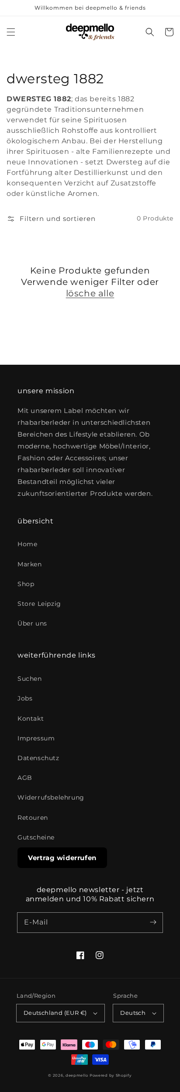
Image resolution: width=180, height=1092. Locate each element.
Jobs (24, 698)
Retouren (32, 818)
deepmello (77, 1075)
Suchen (29, 679)
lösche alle (90, 293)
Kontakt (30, 718)
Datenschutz (38, 758)
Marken (29, 564)
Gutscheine (36, 837)
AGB (24, 778)
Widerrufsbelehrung (50, 797)
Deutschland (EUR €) (55, 1012)
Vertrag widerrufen (62, 858)
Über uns (32, 623)
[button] (11, 32)
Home (27, 544)
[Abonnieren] (153, 922)
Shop (25, 584)
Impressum (36, 738)
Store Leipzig (39, 604)
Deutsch (132, 1012)
